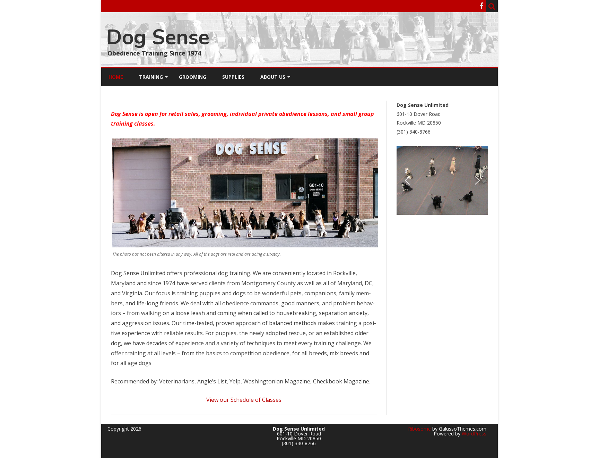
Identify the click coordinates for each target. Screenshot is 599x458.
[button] (407, 180)
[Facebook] (481, 6)
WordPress (473, 433)
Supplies (233, 77)
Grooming (192, 77)
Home (115, 77)
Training (151, 77)
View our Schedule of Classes (243, 400)
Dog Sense (157, 37)
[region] (442, 180)
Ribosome (419, 428)
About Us (272, 77)
